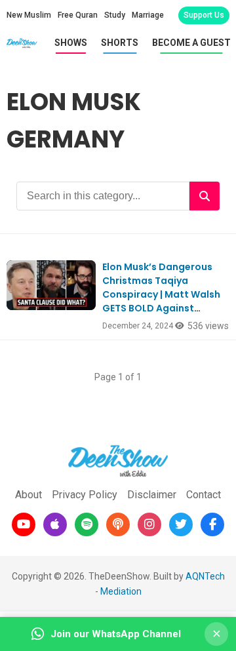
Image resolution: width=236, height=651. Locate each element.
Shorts (119, 42)
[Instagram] (149, 524)
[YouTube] (23, 524)
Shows (70, 42)
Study (114, 15)
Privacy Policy (84, 494)
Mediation (121, 591)
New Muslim (29, 15)
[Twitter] (181, 524)
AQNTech (205, 576)
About (28, 494)
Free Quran (78, 15)
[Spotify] (86, 524)
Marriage (148, 15)
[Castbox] (118, 524)
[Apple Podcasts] (55, 524)
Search (204, 196)
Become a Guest (191, 42)
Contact (203, 494)
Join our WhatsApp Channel (115, 634)
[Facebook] (212, 524)
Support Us (204, 15)
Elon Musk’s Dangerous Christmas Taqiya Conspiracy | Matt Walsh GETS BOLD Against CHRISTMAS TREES (161, 294)
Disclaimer (151, 494)
